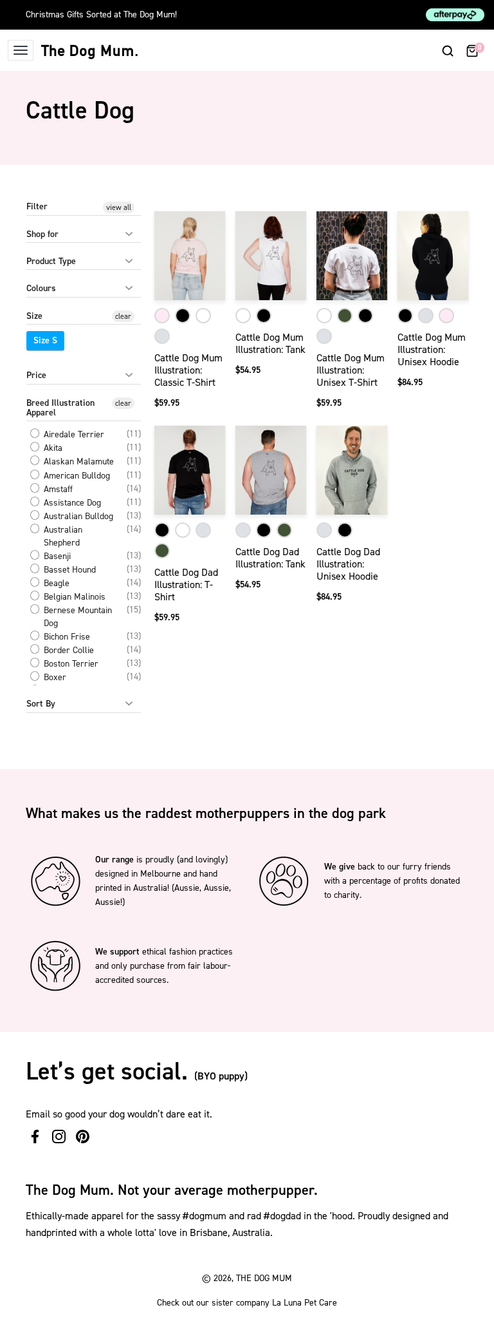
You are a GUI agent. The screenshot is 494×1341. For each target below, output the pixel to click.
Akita (51, 448)
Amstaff (57, 489)
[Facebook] (35, 1136)
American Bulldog (75, 476)
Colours (41, 288)
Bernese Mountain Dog (76, 616)
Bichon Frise (65, 637)
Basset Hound (68, 570)
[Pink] (162, 315)
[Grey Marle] (162, 336)
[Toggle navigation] (20, 50)
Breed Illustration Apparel (60, 408)
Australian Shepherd (61, 536)
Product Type (51, 261)
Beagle (55, 583)
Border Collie (67, 650)
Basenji (56, 556)
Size (34, 316)
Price (36, 375)
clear (123, 316)
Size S (45, 340)
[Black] (182, 315)
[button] (447, 50)
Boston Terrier (69, 664)
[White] (203, 315)
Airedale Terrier (72, 434)
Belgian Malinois (73, 597)
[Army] (344, 315)
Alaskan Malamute (77, 462)
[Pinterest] (83, 1136)
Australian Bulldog (77, 516)
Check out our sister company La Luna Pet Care (247, 1303)
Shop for (42, 234)
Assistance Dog (71, 503)
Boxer (53, 677)
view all (118, 207)
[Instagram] (59, 1136)
